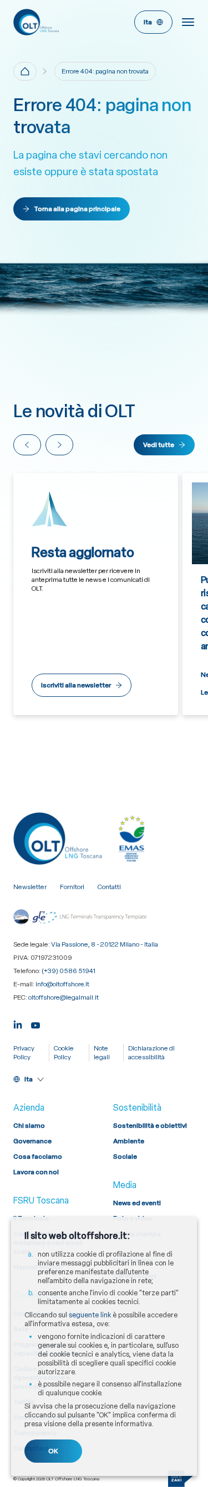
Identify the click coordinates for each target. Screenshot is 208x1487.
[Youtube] (35, 1023)
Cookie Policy (64, 1053)
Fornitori (72, 886)
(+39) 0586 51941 (68, 970)
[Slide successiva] (59, 444)
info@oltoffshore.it (62, 984)
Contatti (109, 886)
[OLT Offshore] (56, 22)
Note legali (102, 1053)
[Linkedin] (17, 1023)
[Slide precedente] (27, 444)
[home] (25, 71)
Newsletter (30, 886)
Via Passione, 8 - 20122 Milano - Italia (104, 944)
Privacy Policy (23, 1053)
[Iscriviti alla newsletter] (95, 594)
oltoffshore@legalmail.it (63, 997)
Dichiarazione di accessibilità (151, 1053)
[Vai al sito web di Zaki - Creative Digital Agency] (181, 1478)
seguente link (90, 1315)
